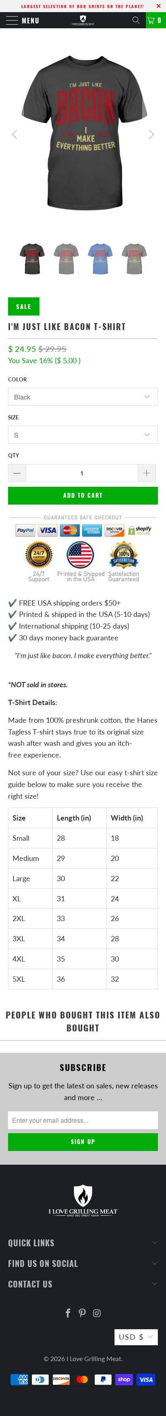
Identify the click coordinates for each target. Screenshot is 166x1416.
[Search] (136, 20)
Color (17, 379)
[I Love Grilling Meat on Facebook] (68, 1313)
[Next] (150, 134)
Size (13, 417)
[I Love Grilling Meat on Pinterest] (83, 1313)
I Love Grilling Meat (93, 1358)
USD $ (131, 1336)
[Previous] (16, 134)
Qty (13, 455)
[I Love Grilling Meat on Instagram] (97, 1313)
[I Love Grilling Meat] (83, 20)
